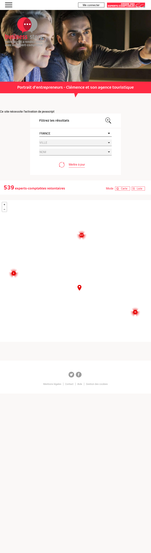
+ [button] (4, 204)
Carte (124, 188)
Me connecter (91, 5)
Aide (79, 384)
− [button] (4, 209)
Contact (69, 384)
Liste (139, 188)
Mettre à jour (77, 164)
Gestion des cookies (97, 384)
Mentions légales (52, 384)
